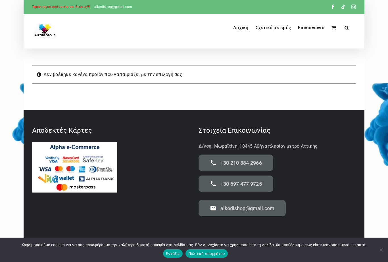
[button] (347, 27)
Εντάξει (173, 253)
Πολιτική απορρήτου (206, 253)
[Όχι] (381, 250)
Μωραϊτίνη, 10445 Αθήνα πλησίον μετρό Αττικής (266, 146)
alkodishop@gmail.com (113, 7)
